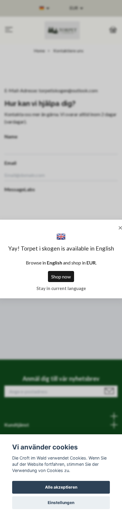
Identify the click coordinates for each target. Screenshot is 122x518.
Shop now (61, 276)
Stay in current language (61, 288)
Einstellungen (61, 502)
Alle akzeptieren (61, 487)
